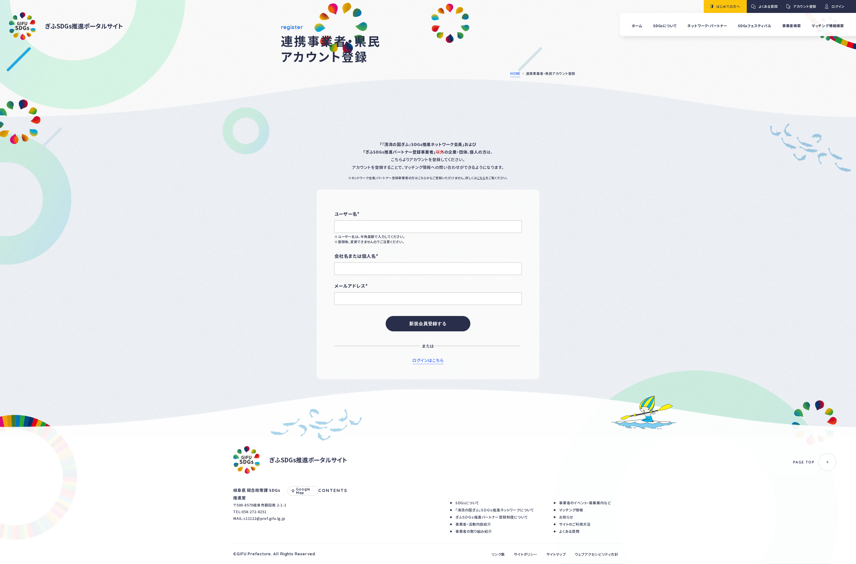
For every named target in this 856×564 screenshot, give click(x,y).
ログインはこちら (427, 360)
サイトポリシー (525, 554)
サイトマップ (556, 554)
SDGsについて (467, 502)
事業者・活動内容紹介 (473, 524)
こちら (481, 178)
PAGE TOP (804, 462)
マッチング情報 (571, 510)
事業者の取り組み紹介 (473, 531)
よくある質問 (569, 531)
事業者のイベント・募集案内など (585, 502)
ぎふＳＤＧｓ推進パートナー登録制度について (491, 517)
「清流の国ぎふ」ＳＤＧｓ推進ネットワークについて (494, 510)
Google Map (303, 491)
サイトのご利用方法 (575, 524)
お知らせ (566, 517)
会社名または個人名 (356, 256)
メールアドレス (351, 286)
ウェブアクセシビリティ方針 (596, 554)
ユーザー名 (347, 214)
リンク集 (498, 554)
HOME (515, 73)
